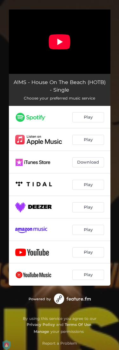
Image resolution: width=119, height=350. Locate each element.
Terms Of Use (78, 324)
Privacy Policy (41, 324)
